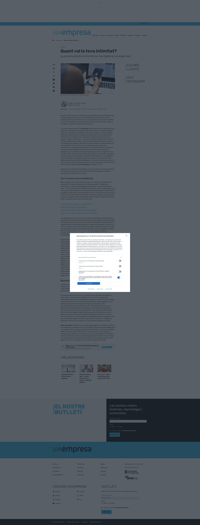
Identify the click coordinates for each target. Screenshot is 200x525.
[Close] (127, 236)
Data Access (100, 289)
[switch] (119, 261)
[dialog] (100, 262)
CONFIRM (89, 283)
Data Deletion (91, 289)
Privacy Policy (108, 289)
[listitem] (100, 257)
